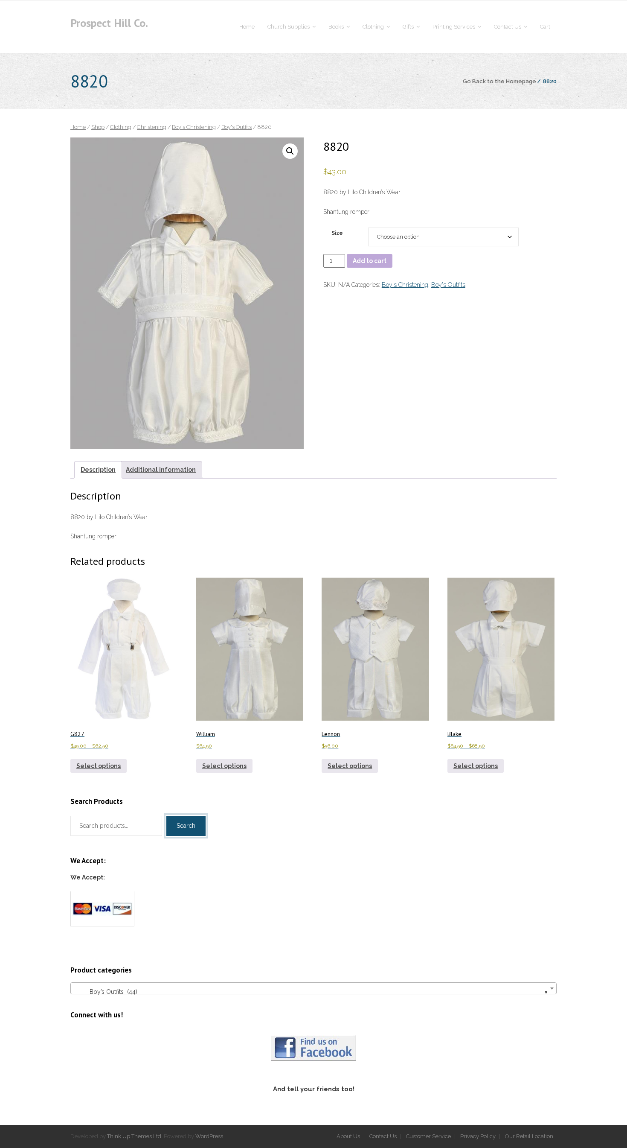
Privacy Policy (478, 1136)
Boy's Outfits (236, 127)
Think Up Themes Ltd (134, 1136)
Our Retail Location (529, 1136)
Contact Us (383, 1136)
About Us (348, 1136)
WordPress (209, 1136)
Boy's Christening (194, 127)
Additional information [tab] (161, 469)
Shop (97, 127)
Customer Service (428, 1136)
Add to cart (369, 260)
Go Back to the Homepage (499, 81)
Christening (151, 127)
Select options (98, 765)
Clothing (120, 127)
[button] (290, 151)
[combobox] (313, 988)
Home (78, 127)
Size (337, 233)
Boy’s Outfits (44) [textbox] (311, 991)
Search (186, 825)
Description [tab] (98, 469)
